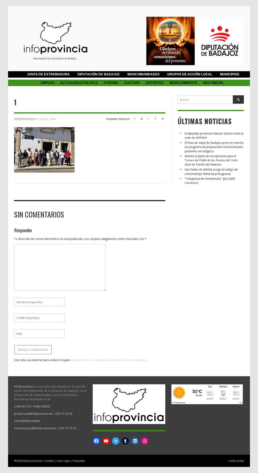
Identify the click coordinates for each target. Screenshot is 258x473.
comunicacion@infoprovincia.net (35, 428)
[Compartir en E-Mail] (162, 119)
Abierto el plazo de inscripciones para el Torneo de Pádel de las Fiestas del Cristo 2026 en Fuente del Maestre (211, 160)
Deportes (155, 82)
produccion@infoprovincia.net (33, 414)
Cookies (49, 460)
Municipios (229, 74)
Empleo (47, 82)
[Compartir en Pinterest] (155, 119)
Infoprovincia (24, 119)
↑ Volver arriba (235, 460)
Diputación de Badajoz (98, 74)
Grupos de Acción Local (189, 74)
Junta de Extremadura (48, 74)
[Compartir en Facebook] (134, 119)
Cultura (132, 82)
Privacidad (79, 460)
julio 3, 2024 (47, 119)
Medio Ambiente (183, 82)
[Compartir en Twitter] (141, 119)
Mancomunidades (143, 74)
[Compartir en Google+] (148, 119)
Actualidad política (79, 82)
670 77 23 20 (63, 414)
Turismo (110, 82)
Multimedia (213, 82)
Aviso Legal (63, 460)
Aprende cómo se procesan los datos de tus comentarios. (109, 360)
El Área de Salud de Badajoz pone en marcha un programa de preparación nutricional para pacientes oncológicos (214, 147)
